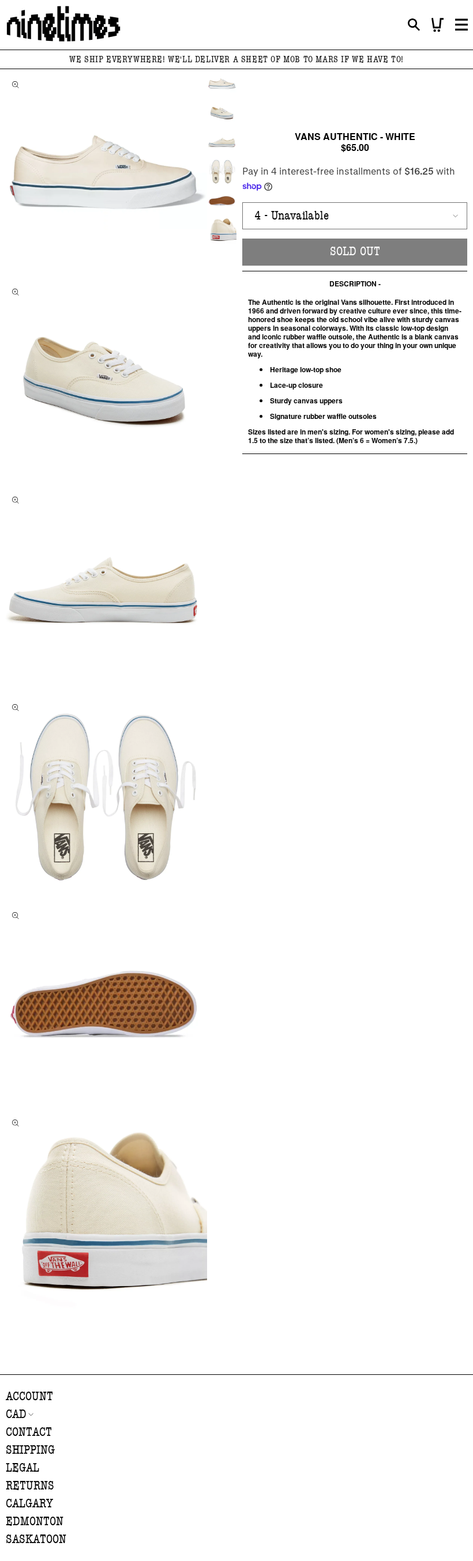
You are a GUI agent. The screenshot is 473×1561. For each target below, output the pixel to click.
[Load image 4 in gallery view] (221, 171)
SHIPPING (30, 1450)
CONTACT (29, 1432)
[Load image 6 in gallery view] (221, 229)
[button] (414, 25)
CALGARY (29, 1503)
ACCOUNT (29, 1396)
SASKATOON (36, 1539)
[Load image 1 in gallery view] (221, 84)
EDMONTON (34, 1521)
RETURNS (30, 1486)
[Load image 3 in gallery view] (221, 142)
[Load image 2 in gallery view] (221, 113)
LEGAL (22, 1468)
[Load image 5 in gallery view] (221, 201)
